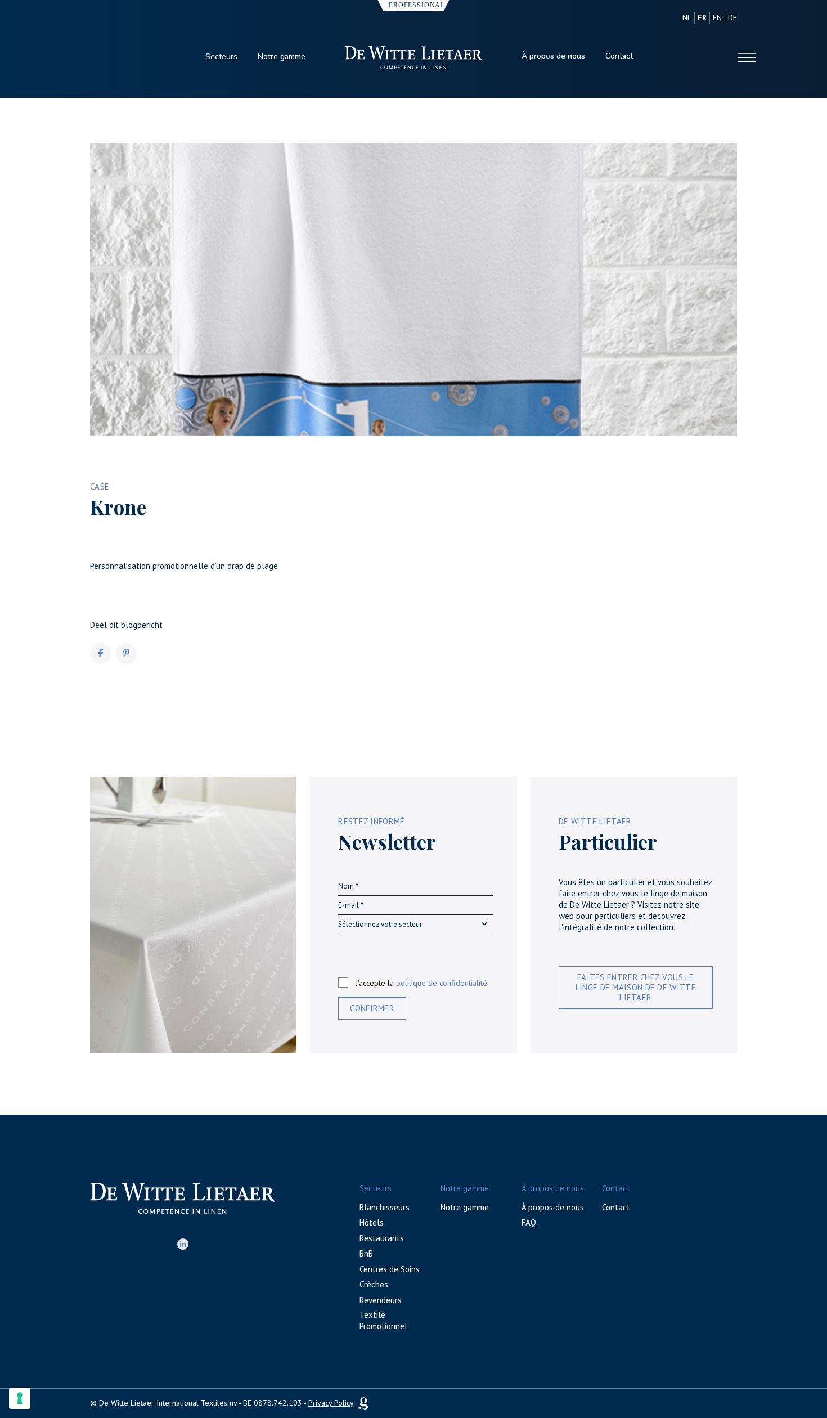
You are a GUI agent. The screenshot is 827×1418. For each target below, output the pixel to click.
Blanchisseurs (384, 1207)
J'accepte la (421, 983)
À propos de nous (553, 56)
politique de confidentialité (441, 983)
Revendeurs (380, 1300)
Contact (619, 56)
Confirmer (372, 1008)
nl (686, 17)
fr (702, 17)
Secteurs (221, 56)
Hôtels (371, 1222)
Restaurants (381, 1238)
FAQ (529, 1222)
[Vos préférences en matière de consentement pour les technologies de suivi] (19, 1398)
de (732, 17)
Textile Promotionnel (383, 1320)
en (717, 17)
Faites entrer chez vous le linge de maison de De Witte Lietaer (636, 987)
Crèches (373, 1284)
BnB (366, 1253)
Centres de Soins (389, 1269)
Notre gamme (281, 56)
